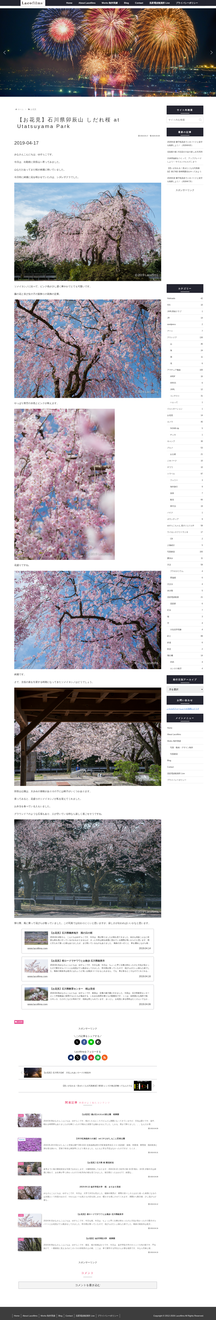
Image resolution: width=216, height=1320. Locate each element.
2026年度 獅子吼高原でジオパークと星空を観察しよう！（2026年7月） (184, 180)
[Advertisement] (185, 236)
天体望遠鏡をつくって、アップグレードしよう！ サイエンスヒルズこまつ (184, 160)
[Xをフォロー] (78, 1057)
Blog (169, 760)
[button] (4, 52)
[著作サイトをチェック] (71, 1057)
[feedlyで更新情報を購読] (98, 1057)
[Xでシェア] (77, 1042)
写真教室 (174, 754)
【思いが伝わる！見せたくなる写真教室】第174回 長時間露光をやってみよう (184, 170)
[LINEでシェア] (91, 1042)
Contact (170, 767)
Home (169, 728)
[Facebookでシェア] (84, 1042)
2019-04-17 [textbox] (26, 143)
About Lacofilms (174, 734)
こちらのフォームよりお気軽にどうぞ (183, 709)
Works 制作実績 (174, 741)
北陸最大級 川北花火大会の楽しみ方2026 (184, 152)
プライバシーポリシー (176, 780)
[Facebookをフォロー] (84, 1057)
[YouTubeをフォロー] (91, 1057)
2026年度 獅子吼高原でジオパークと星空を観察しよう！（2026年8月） (184, 143)
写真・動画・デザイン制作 (181, 747)
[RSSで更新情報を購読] (105, 1057)
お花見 (20, 1022)
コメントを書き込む (87, 1285)
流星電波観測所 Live (176, 773)
